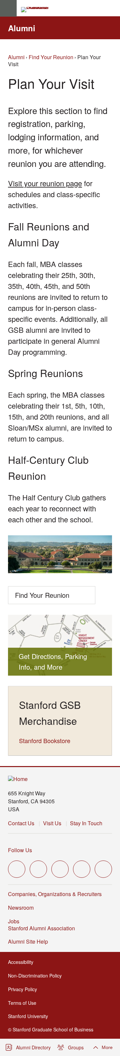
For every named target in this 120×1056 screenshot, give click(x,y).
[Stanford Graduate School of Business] (37, 9)
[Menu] (8, 8)
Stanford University (30, 1016)
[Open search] (112, 8)
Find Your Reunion (51, 57)
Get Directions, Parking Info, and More (53, 661)
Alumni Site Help (30, 941)
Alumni (21, 28)
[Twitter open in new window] (16, 869)
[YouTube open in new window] (81, 869)
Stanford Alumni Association (43, 928)
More (107, 1047)
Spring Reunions (45, 373)
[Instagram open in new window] (60, 869)
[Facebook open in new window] (38, 869)
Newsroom (21, 907)
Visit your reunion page (45, 183)
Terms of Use (24, 1002)
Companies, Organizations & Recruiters (55, 894)
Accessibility (22, 962)
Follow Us (20, 850)
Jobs (13, 921)
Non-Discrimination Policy (37, 975)
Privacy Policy (24, 989)
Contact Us (21, 823)
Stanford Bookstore (44, 740)
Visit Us (52, 823)
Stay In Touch (86, 823)
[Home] (18, 779)
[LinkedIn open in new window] (103, 869)
